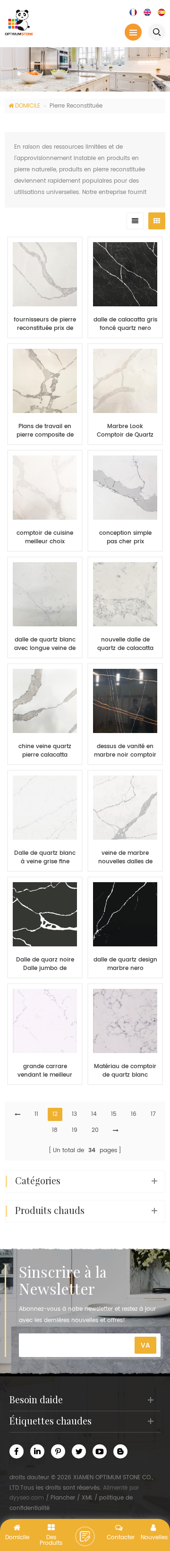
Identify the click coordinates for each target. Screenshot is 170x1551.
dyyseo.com (26, 1497)
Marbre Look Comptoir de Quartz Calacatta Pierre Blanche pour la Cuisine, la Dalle (125, 430)
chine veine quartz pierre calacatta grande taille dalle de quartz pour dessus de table (45, 750)
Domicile (27, 105)
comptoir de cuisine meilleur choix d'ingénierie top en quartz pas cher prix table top (45, 537)
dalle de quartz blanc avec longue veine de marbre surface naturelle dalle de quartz (45, 644)
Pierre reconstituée (76, 105)
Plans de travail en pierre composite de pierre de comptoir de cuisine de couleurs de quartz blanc (45, 430)
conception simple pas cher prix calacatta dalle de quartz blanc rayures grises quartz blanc (125, 537)
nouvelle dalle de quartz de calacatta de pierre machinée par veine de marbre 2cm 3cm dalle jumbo (125, 644)
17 (153, 1114)
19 (74, 1130)
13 (74, 1114)
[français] (133, 12)
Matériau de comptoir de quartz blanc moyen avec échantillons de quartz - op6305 (125, 1070)
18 (55, 1130)
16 (133, 1114)
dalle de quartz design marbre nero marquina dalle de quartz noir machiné (125, 964)
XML (87, 1497)
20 (95, 1130)
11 (36, 1114)
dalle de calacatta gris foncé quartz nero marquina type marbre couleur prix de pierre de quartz (125, 324)
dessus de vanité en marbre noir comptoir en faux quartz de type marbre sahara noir (125, 750)
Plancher (63, 1497)
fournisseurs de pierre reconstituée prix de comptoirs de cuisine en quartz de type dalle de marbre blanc (45, 324)
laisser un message (85, 1536)
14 (94, 1114)
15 (114, 1114)
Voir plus (40, 1098)
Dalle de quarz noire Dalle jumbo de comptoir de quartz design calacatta (45, 964)
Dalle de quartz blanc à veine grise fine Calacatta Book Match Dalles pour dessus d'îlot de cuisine (45, 857)
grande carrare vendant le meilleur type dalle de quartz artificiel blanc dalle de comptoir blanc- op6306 (45, 1070)
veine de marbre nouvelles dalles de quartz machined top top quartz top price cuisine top (125, 857)
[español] (161, 12)
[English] (147, 12)
